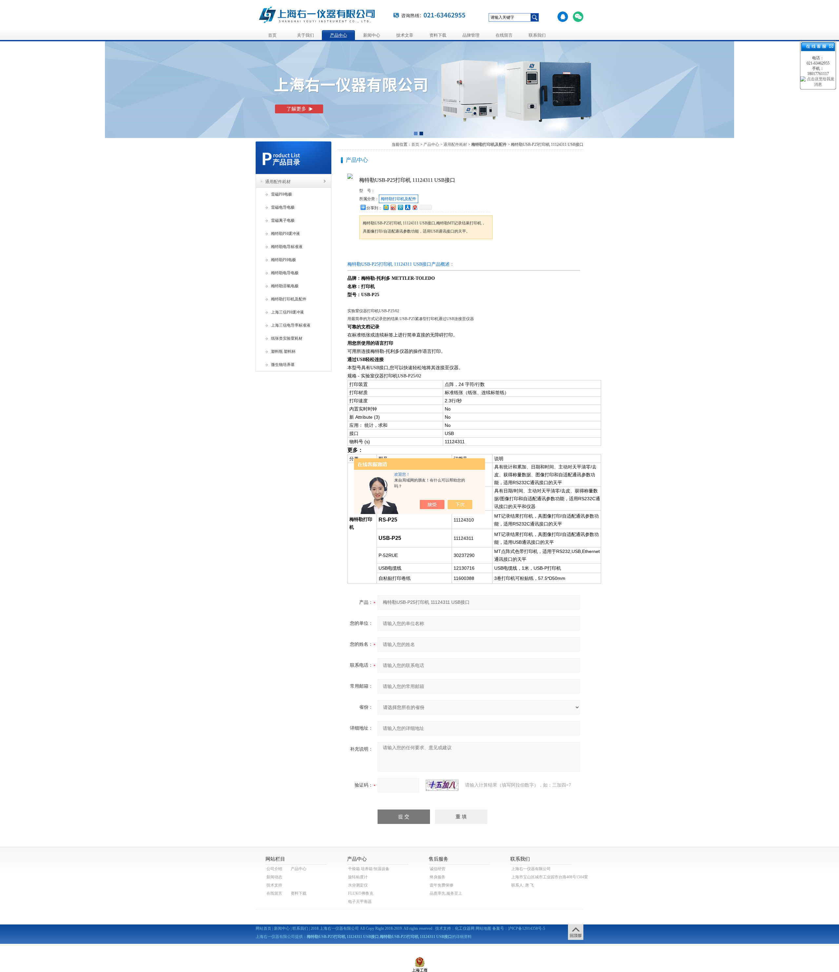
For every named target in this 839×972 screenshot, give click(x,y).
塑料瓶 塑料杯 (283, 351)
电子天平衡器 (360, 901)
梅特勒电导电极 (285, 273)
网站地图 (483, 928)
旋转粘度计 (358, 877)
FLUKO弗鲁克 (360, 893)
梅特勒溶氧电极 (285, 286)
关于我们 (305, 35)
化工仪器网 (465, 928)
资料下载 (437, 35)
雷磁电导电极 (283, 207)
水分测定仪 (358, 885)
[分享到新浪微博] (393, 207)
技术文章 (404, 35)
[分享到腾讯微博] (400, 207)
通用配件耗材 (278, 181)
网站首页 (263, 928)
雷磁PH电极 (281, 194)
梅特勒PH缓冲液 (285, 233)
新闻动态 (274, 877)
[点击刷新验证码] (442, 785)
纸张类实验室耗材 (286, 338)
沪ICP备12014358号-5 (526, 928)
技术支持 (274, 885)
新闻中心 (371, 35)
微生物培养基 (283, 364)
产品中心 (338, 35)
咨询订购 (379, 251)
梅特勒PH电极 (283, 259)
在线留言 (504, 35)
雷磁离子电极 (283, 220)
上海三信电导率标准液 (290, 325)
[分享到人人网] (407, 207)
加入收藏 (427, 251)
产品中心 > (432, 144)
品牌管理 (470, 35)
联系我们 (537, 35)
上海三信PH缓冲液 (287, 312)
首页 (272, 35)
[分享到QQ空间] (385, 207)
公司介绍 (274, 869)
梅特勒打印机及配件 (288, 299)
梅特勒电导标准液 (286, 246)
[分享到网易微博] (414, 207)
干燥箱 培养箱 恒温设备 (368, 869)
